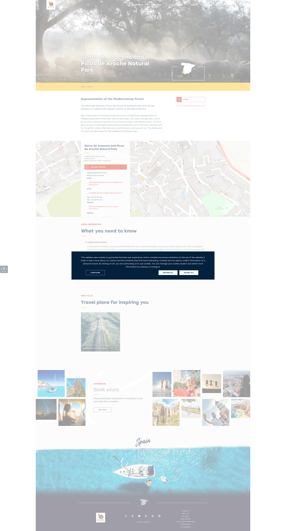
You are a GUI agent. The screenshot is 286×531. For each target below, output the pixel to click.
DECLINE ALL (168, 272)
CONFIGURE (95, 272)
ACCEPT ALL (189, 272)
